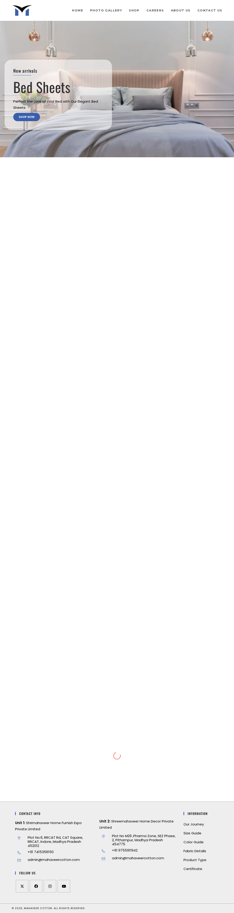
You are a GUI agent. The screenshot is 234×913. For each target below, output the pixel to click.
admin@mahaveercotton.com (54, 859)
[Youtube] (64, 886)
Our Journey (193, 824)
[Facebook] (36, 886)
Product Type (194, 859)
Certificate (192, 868)
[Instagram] (50, 886)
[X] (22, 886)
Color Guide (193, 842)
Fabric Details (194, 851)
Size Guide (192, 833)
